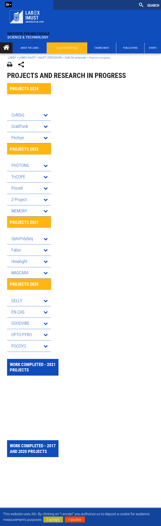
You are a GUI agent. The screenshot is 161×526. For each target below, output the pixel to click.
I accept (53, 519)
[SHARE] (22, 65)
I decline (75, 519)
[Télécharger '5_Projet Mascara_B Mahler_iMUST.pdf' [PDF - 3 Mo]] (8, 388)
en (7, 4)
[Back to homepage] (26, 16)
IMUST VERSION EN (50, 57)
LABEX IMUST (27, 57)
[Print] (11, 65)
